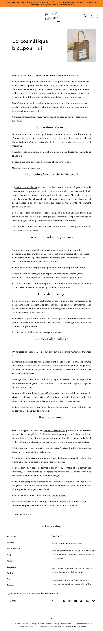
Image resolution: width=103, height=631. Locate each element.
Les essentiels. (59, 495)
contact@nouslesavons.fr (70, 543)
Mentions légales (80, 626)
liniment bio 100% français (45, 393)
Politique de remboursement (41, 624)
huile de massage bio (28, 301)
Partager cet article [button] (23, 514)
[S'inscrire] (52, 601)
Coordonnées (42, 626)
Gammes (10, 542)
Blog (9, 555)
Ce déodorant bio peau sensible (39, 254)
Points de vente (13, 548)
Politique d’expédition (27, 626)
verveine (60, 142)
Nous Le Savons (22, 624)
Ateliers (10, 561)
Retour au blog (53, 526)
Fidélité (10, 573)
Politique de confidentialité (63, 624)
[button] (6, 16)
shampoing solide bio (26, 187)
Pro (8, 579)
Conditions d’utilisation (84, 624)
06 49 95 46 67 (59, 554)
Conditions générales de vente (60, 626)
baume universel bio (54, 430)
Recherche (11, 536)
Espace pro (11, 567)
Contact (10, 585)
